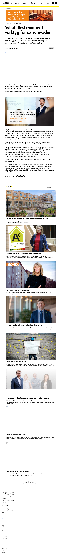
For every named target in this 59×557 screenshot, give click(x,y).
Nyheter (16, 3)
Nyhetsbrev (4, 536)
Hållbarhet (33, 3)
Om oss (3, 534)
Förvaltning (25, 3)
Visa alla (50, 187)
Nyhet (51, 48)
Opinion (47, 3)
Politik (41, 3)
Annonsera (4, 538)
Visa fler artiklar (29, 482)
